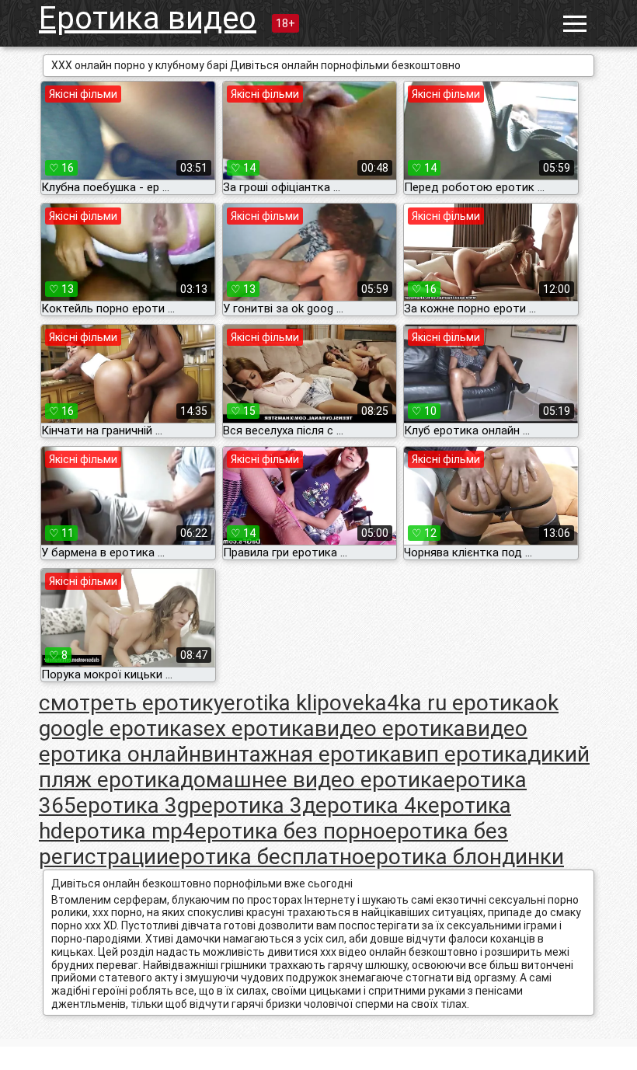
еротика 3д (258, 805)
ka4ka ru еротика (449, 703)
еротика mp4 (129, 831)
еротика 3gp (138, 805)
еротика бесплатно (266, 857)
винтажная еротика (301, 754)
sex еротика (254, 728)
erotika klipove (294, 703)
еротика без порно (290, 831)
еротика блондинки (464, 857)
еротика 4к (371, 805)
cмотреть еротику (131, 703)
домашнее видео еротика (312, 780)
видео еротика (390, 728)
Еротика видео (147, 18)
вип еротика (464, 754)
